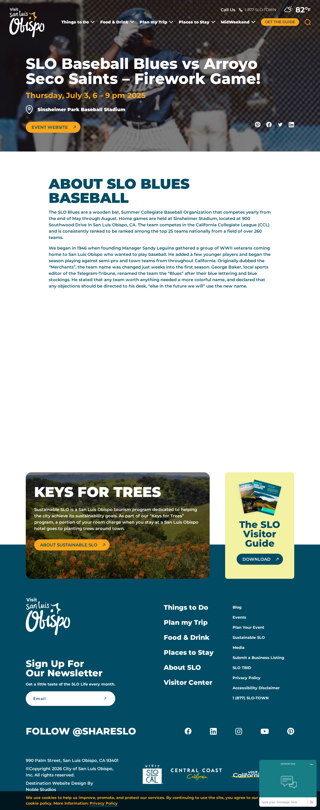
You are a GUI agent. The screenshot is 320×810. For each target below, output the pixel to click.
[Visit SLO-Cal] (153, 775)
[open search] (308, 22)
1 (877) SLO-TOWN (251, 698)
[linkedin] (213, 731)
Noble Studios (41, 789)
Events (239, 617)
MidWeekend (235, 22)
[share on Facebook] (269, 124)
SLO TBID (242, 668)
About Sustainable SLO (68, 545)
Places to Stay (194, 22)
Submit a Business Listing (258, 657)
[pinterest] (290, 731)
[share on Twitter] (280, 124)
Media (239, 647)
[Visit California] (248, 775)
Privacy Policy (246, 678)
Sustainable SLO (249, 637)
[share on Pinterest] (257, 124)
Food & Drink (114, 22)
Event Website (50, 127)
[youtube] (264, 731)
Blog (237, 607)
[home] (29, 19)
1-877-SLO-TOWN (260, 10)
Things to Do (75, 22)
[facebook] (188, 731)
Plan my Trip (153, 22)
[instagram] (238, 731)
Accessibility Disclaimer (256, 688)
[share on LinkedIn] (291, 124)
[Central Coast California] (196, 775)
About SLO (182, 667)
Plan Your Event (248, 627)
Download (256, 559)
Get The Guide (280, 22)
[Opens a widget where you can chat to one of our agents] (287, 783)
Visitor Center (188, 682)
